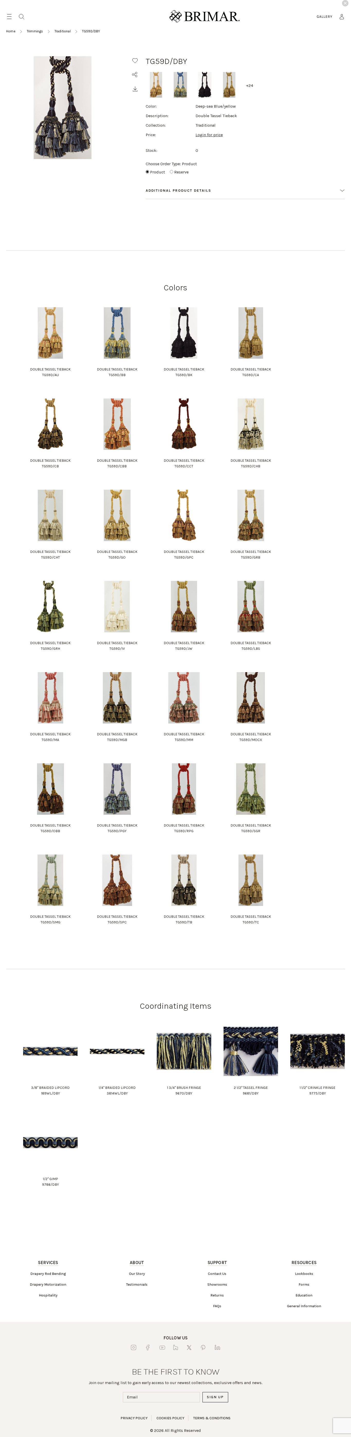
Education (303, 1295)
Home (10, 31)
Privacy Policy (134, 1418)
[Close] (345, 3)
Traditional (62, 31)
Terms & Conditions (211, 1418)
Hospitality (48, 1295)
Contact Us (217, 1274)
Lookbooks (304, 1274)
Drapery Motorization (48, 1284)
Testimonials (136, 1284)
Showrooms (217, 1284)
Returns (217, 1295)
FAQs (217, 1306)
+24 (249, 85)
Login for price (209, 134)
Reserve (181, 172)
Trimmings (35, 31)
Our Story (137, 1274)
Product (157, 172)
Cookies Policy (170, 1418)
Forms (304, 1284)
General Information (304, 1306)
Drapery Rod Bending (48, 1274)
